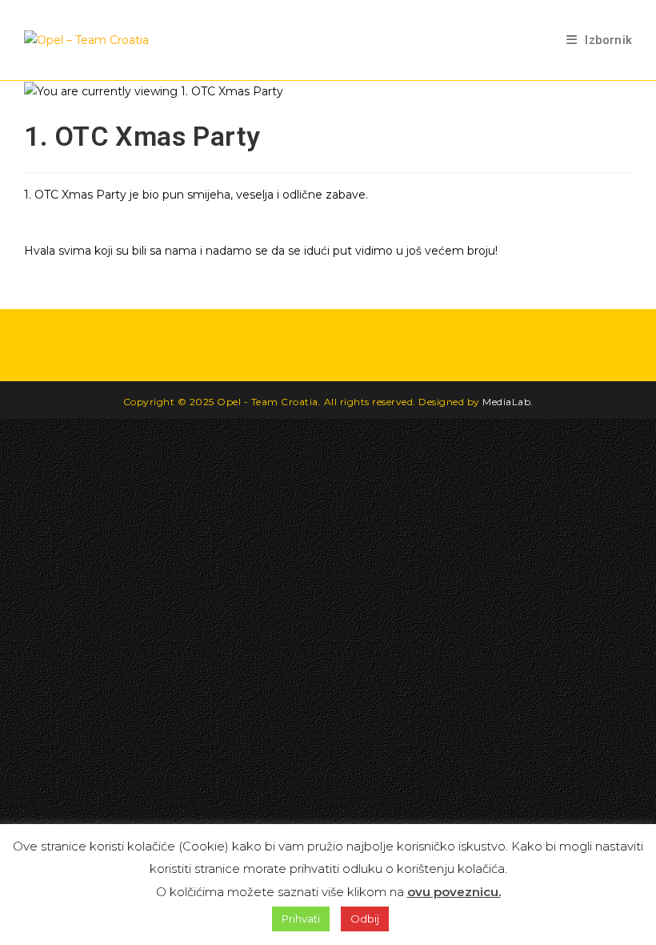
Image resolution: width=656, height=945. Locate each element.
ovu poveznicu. (454, 891)
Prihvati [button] (301, 918)
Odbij (364, 918)
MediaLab (506, 402)
